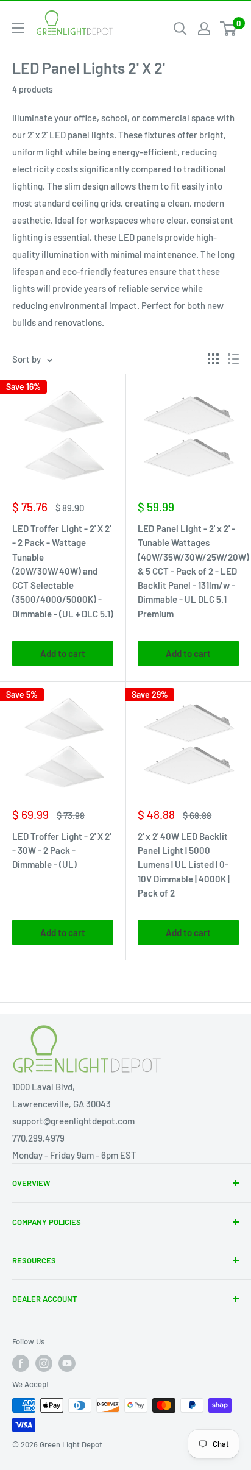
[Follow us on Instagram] (43, 1363)
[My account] (204, 28)
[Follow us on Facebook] (20, 1363)
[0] (228, 28)
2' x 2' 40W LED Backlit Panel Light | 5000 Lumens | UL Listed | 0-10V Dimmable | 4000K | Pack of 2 (184, 864)
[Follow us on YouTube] (67, 1363)
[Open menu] (18, 28)
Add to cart (62, 653)
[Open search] (180, 28)
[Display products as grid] (213, 358)
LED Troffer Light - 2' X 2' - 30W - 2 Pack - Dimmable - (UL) (61, 850)
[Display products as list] (233, 358)
